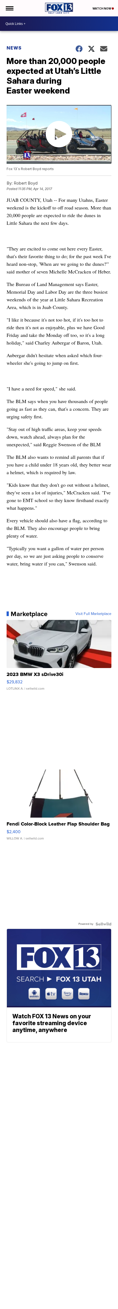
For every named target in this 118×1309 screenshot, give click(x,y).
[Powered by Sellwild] (103, 924)
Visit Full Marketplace (93, 614)
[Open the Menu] (9, 8)
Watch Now (102, 8)
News (14, 48)
